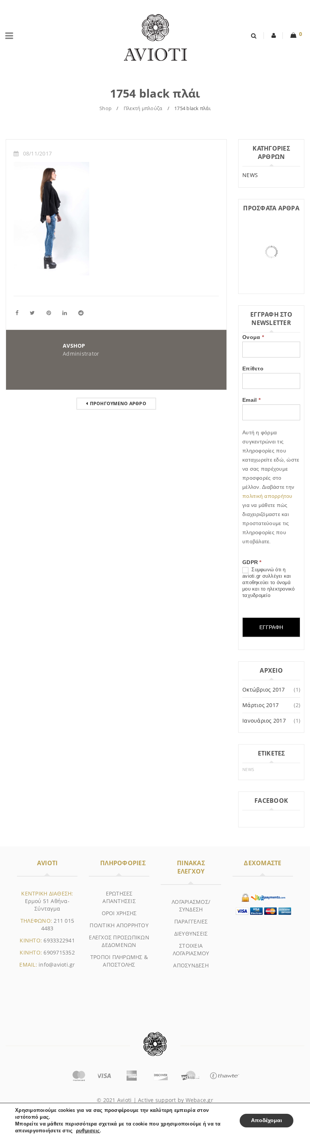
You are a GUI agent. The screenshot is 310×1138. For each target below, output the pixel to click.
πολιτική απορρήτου (267, 496)
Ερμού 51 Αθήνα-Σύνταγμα (47, 904)
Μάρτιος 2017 (260, 705)
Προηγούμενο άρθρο (118, 403)
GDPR (252, 562)
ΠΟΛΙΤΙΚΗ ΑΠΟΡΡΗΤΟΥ (119, 925)
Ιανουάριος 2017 (264, 720)
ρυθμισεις (88, 1130)
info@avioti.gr (57, 964)
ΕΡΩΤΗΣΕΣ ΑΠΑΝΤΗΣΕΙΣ (119, 897)
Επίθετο (253, 368)
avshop (74, 345)
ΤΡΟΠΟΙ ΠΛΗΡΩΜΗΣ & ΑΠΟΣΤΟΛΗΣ (119, 960)
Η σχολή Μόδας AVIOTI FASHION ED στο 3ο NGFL (269, 277)
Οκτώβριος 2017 (263, 689)
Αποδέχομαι (266, 1120)
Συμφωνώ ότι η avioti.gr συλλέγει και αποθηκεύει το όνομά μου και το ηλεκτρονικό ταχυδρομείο (268, 582)
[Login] (274, 35)
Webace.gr (199, 1100)
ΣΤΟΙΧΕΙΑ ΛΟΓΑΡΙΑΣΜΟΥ (191, 949)
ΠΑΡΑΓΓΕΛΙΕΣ (191, 921)
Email (251, 400)
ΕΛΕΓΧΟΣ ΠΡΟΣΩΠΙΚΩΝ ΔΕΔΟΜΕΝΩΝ (119, 941)
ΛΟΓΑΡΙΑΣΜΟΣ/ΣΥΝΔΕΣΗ (191, 905)
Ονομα (253, 337)
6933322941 (59, 940)
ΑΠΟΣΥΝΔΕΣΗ (191, 965)
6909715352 (59, 952)
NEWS (250, 175)
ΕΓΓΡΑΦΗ (271, 627)
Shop (105, 108)
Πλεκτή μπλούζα (143, 108)
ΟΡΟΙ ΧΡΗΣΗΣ (119, 913)
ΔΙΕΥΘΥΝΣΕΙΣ (191, 933)
